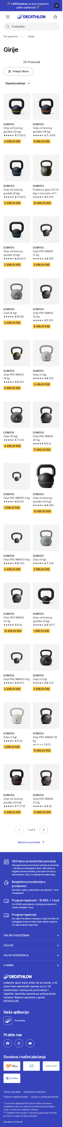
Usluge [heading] (8, 944)
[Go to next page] (44, 830)
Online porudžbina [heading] (16, 934)
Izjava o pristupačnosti (17, 1099)
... (23, 36)
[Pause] (56, 5)
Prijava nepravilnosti (16, 1094)
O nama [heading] (8, 964)
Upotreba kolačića (35, 1089)
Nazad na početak (29, 842)
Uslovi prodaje (12, 1089)
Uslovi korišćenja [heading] (16, 954)
